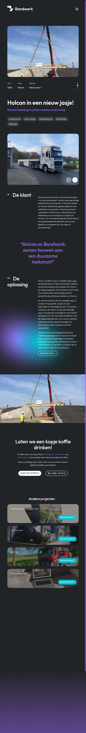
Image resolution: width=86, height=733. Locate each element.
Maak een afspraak (29, 473)
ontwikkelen (60, 454)
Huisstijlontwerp (14, 119)
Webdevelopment (45, 119)
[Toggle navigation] (77, 9)
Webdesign (13, 124)
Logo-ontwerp (29, 119)
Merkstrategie (61, 119)
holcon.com (35, 87)
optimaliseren (23, 457)
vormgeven (49, 454)
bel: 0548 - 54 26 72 (56, 473)
